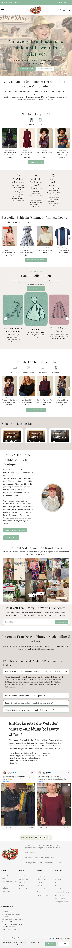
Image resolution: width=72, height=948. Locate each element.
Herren (40, 124)
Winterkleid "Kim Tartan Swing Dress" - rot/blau (9, 153)
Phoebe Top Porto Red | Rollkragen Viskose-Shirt (44, 401)
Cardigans (5, 888)
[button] (2, 10)
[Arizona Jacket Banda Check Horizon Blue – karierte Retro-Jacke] (45, 138)
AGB (56, 885)
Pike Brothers (43, 372)
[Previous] (2, 140)
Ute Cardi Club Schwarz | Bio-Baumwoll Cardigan (27, 401)
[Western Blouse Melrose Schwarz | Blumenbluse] (62, 386)
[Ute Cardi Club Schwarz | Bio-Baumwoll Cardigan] (27, 386)
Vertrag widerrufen (61, 902)
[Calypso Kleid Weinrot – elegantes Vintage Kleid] (27, 138)
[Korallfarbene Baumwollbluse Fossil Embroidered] (9, 236)
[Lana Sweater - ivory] (45, 236)
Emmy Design (28, 372)
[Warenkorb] (69, 10)
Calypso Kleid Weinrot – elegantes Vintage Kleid (27, 153)
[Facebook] (36, 837)
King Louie (15, 372)
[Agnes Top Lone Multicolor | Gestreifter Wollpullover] (62, 138)
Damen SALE (6, 891)
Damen (31, 124)
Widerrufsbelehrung (62, 892)
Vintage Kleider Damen (6, 877)
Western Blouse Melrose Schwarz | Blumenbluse (62, 401)
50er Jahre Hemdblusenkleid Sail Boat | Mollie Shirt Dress (27, 251)
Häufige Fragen (60, 898)
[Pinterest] (44, 837)
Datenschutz (59, 889)
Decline (50, 944)
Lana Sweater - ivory (45, 250)
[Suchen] (60, 10)
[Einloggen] (64, 10)
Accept (63, 944)
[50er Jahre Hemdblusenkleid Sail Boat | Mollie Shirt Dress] (27, 236)
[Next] (69, 140)
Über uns (58, 876)
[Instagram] (40, 837)
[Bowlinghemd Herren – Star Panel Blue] (62, 236)
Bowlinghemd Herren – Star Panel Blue (62, 251)
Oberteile (22, 882)
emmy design (41, 876)
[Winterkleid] (9, 138)
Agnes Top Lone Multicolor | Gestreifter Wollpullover (62, 153)
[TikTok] (49, 837)
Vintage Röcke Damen (9, 881)
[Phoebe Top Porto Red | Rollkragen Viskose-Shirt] (45, 386)
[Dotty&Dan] (35, 10)
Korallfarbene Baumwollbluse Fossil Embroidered (9, 251)
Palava (39, 892)
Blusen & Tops (6, 885)
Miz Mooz (56, 372)
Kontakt (49, 2)
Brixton (39, 885)
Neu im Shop (23, 879)
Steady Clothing (42, 895)
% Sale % (22, 876)
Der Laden (58, 879)
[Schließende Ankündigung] (69, 2)
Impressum (58, 882)
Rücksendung (59, 895)
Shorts (21, 885)
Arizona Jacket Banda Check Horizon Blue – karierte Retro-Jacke (44, 153)
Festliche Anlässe (25, 889)
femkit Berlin (41, 889)
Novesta (40, 882)
